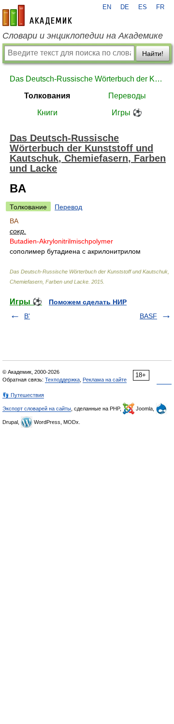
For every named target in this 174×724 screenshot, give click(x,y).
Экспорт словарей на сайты (36, 408)
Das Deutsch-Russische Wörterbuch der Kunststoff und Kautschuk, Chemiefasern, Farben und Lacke (87, 79)
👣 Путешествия (23, 395)
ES (142, 7)
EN (106, 7)
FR (160, 7)
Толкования (47, 96)
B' (27, 316)
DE (124, 7)
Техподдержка (62, 379)
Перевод (68, 207)
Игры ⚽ (127, 113)
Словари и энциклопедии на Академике (82, 36)
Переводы (127, 96)
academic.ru (37, 15)
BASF (148, 316)
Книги (47, 113)
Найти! (152, 53)
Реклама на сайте (105, 379)
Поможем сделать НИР (88, 302)
